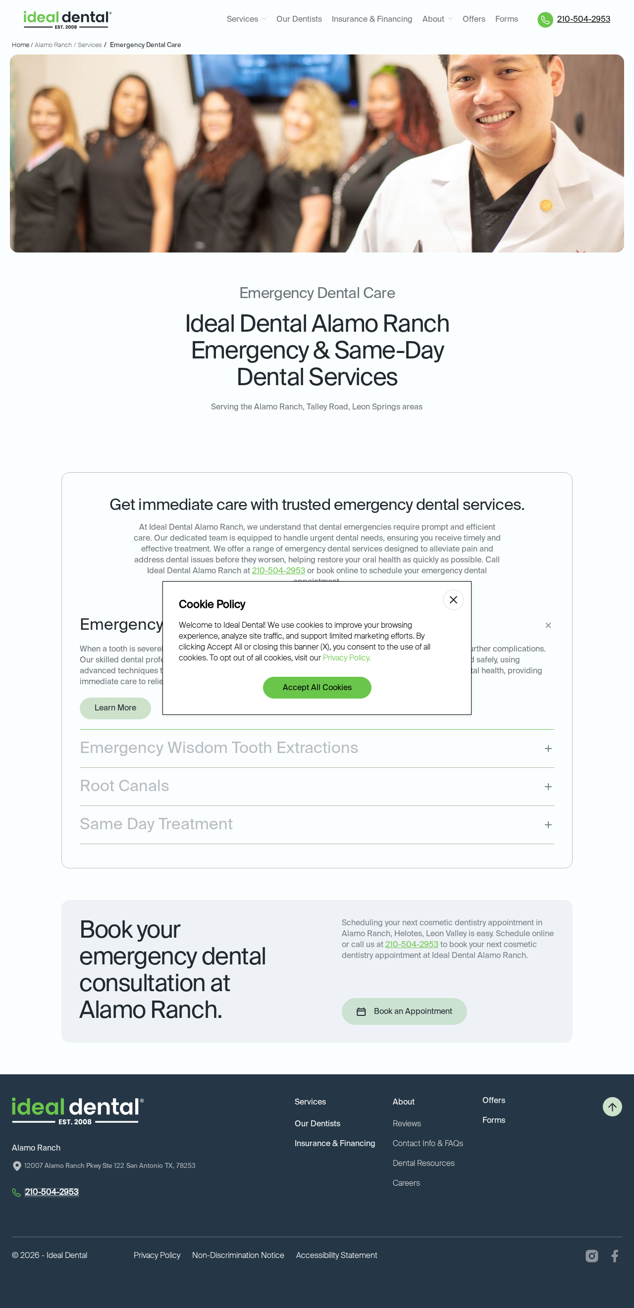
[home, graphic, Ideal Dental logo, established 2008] (68, 20)
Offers (474, 20)
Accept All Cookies (317, 688)
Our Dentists (299, 20)
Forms (506, 20)
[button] (246, 20)
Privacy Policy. (346, 658)
